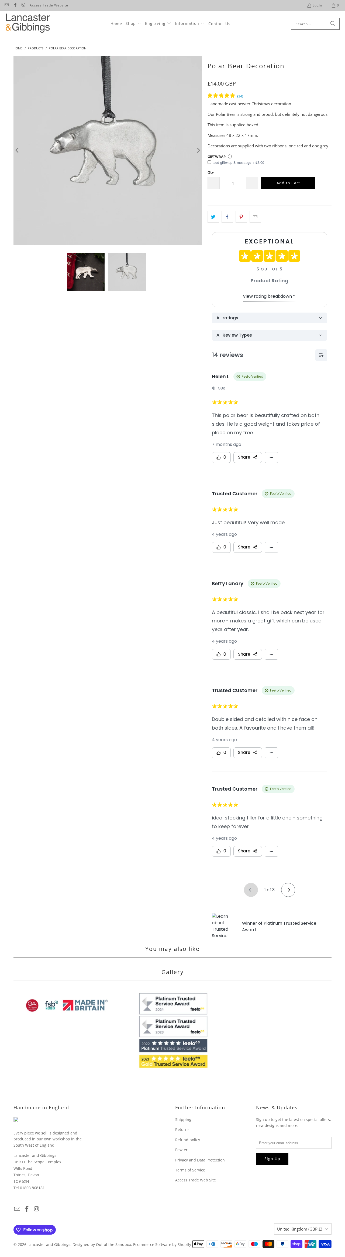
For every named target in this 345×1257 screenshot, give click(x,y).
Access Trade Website (49, 5)
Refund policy (187, 1139)
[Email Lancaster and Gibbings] (6, 5)
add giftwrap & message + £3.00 (238, 162)
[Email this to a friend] (255, 217)
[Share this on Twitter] (213, 217)
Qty (211, 172)
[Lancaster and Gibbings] (27, 23)
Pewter (181, 1149)
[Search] (333, 24)
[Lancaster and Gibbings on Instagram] (23, 5)
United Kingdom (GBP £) (299, 1229)
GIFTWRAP (217, 156)
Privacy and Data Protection (200, 1160)
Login (317, 5)
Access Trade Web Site (195, 1180)
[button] (134, 24)
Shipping (183, 1119)
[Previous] (17, 150)
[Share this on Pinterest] (241, 217)
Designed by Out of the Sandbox (102, 1244)
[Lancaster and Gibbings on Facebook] (14, 5)
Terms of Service (190, 1170)
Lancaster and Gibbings (48, 1244)
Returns (182, 1129)
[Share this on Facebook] (227, 217)
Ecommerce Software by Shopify (162, 1244)
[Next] (198, 150)
